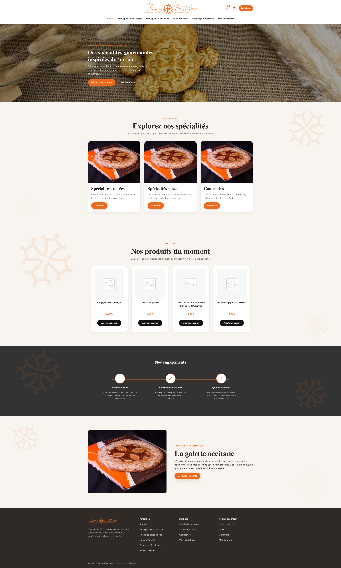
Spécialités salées (188, 529)
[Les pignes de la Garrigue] (109, 284)
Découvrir (99, 205)
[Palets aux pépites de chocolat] (231, 284)
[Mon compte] (234, 8)
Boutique (246, 8)
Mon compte (225, 540)
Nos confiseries (181, 18)
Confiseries (185, 534)
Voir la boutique (187, 540)
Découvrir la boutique (101, 82)
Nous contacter (226, 18)
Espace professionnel (203, 18)
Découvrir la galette (187, 476)
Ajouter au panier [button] (109, 323)
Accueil (111, 18)
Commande (225, 534)
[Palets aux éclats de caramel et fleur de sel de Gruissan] (190, 284)
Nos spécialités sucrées (130, 18)
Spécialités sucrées (189, 524)
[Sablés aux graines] (150, 284)
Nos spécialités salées (157, 18)
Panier (222, 529)
